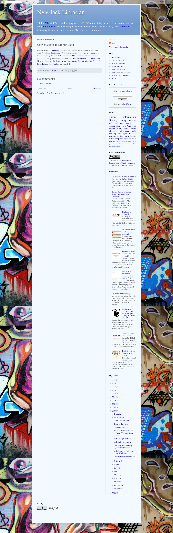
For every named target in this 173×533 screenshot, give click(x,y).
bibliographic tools (127, 130)
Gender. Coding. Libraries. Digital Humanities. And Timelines (121, 194)
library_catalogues (124, 144)
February (117, 485)
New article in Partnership (121, 293)
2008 (114, 407)
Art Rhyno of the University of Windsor (68, 61)
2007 (114, 411)
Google (112, 130)
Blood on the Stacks (121, 424)
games (113, 117)
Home (70, 89)
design (112, 125)
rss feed (114, 78)
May (116, 475)
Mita (47, 23)
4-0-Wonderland (117, 66)
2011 (114, 397)
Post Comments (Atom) (55, 93)
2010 (114, 400)
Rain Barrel (49, 26)
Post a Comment (46, 83)
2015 (114, 383)
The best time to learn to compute (124, 176)
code (134, 123)
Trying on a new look (121, 420)
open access (130, 128)
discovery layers (115, 133)
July (116, 468)
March (116, 481)
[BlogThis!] (68, 70)
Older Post (97, 89)
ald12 (134, 141)
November (118, 417)
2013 (114, 390)
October (117, 461)
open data (127, 133)
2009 (114, 404)
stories (111, 138)
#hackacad (124, 141)
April (116, 478)
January (117, 488)
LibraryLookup (53, 50)
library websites (128, 120)
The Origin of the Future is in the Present (128, 353)
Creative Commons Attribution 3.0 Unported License (122, 164)
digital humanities (130, 139)
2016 (114, 380)
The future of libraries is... (127, 213)
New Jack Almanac (118, 63)
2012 (114, 393)
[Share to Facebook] (73, 70)
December (118, 414)
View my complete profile (118, 47)
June (116, 471)
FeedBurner (127, 104)
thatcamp (112, 141)
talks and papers (116, 123)
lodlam (134, 144)
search (128, 123)
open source (121, 125)
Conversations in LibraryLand (124, 456)
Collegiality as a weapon (122, 442)
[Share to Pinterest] (75, 70)
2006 (114, 493)
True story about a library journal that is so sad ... (123, 446)
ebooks (112, 128)
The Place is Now (118, 60)
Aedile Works (116, 57)
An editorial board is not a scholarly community (128, 231)
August (117, 464)
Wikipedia (131, 125)
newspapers (119, 138)
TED (134, 133)
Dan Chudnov (54, 64)
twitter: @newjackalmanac (121, 72)
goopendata (112, 144)
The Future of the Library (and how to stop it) (128, 253)
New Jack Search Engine (120, 75)
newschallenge (113, 146)
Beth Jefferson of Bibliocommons (71, 55)
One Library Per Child (122, 427)
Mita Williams (124, 160)
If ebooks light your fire (122, 438)
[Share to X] (71, 70)
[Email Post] (61, 70)
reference (112, 136)
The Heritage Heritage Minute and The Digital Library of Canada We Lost (128, 313)
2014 (114, 386)
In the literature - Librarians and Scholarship (124, 452)
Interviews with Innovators (88, 53)
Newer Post (42, 89)
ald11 (130, 141)
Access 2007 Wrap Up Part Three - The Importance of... (123, 433)
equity (119, 128)
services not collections (126, 136)
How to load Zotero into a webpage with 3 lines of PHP (127, 274)
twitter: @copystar (118, 69)
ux (119, 146)
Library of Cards (128, 333)
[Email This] (66, 70)
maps (118, 141)
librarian (124, 26)
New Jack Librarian (61, 12)
